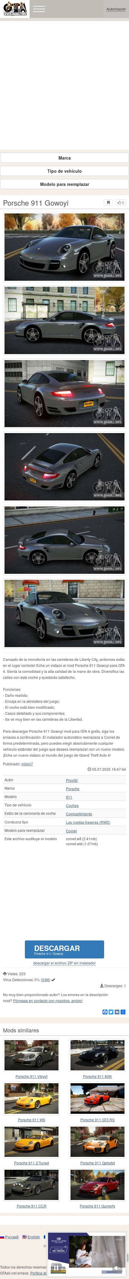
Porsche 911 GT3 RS (97, 1119)
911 (69, 797)
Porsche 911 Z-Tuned (31, 1162)
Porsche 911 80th (97, 1076)
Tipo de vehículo (64, 171)
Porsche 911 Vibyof (31, 1076)
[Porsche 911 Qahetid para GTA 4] (97, 1141)
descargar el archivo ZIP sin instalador (64, 963)
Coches (72, 805)
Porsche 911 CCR (31, 1205)
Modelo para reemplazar (64, 184)
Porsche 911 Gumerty (97, 1205)
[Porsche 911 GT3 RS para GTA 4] (97, 1098)
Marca (64, 158)
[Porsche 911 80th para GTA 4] (97, 1055)
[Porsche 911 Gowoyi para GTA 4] (64, 247)
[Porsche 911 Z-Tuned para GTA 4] (31, 1141)
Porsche (73, 788)
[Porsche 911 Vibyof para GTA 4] (31, 1055)
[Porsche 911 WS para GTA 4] (31, 1098)
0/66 (45, 979)
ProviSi (72, 780)
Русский (12, 1236)
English (34, 1236)
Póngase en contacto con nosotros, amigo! (47, 1000)
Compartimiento (79, 813)
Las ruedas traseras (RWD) (88, 822)
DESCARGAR (57, 949)
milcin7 (27, 763)
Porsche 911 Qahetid (97, 1162)
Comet (71, 830)
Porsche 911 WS (31, 1119)
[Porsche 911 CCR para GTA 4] (31, 1184)
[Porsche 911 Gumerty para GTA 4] (97, 1184)
